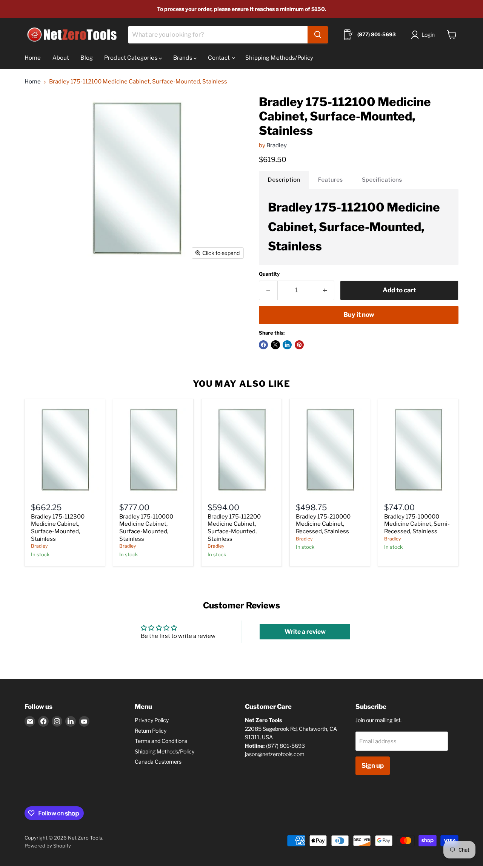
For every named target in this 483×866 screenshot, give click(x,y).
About (60, 57)
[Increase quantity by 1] (325, 290)
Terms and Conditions (161, 741)
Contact (219, 57)
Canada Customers (158, 761)
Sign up (372, 765)
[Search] (318, 34)
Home (33, 57)
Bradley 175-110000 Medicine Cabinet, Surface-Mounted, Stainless (146, 527)
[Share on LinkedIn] (287, 344)
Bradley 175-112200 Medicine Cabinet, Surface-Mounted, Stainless (234, 527)
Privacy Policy (152, 720)
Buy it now (358, 314)
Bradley (276, 145)
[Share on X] (275, 344)
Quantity (269, 274)
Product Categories (131, 57)
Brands (183, 57)
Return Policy (150, 730)
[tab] (284, 180)
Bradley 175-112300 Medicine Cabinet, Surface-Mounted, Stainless (58, 527)
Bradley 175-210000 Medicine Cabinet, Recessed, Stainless (323, 524)
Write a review (305, 631)
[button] (424, 34)
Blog (86, 57)
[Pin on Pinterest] (299, 344)
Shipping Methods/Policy (279, 57)
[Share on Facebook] (263, 344)
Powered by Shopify (48, 846)
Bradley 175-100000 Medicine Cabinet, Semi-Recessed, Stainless (417, 524)
